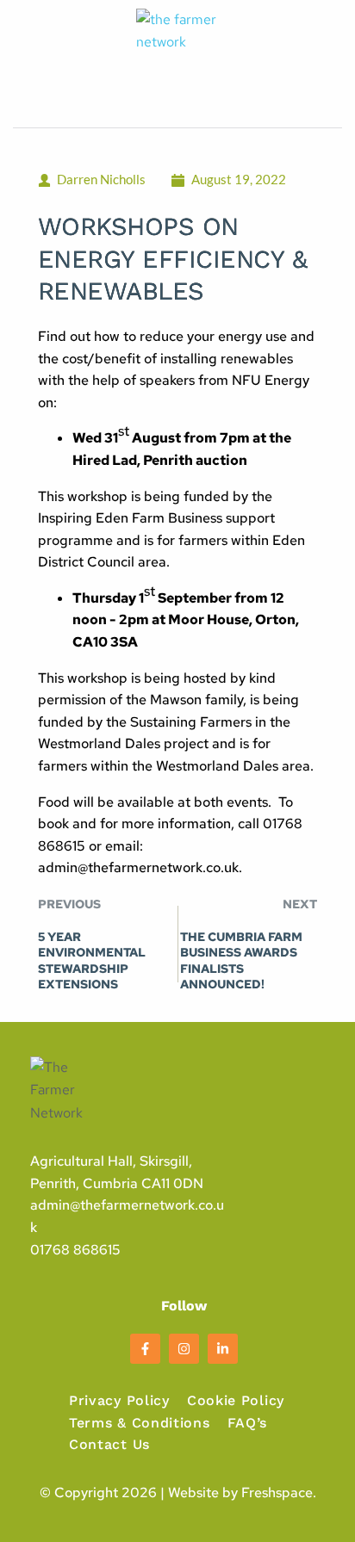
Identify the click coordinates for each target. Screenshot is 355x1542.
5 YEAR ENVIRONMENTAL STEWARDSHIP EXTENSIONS (92, 960)
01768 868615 (75, 1250)
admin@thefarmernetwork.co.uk (138, 867)
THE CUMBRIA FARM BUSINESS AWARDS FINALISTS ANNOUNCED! (241, 960)
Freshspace (277, 1492)
